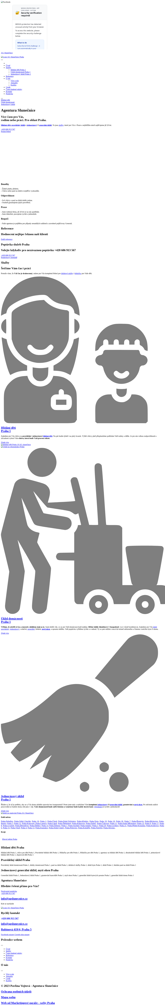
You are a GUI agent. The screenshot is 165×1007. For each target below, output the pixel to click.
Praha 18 (119, 821)
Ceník (8, 87)
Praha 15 (6, 828)
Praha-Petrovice (71, 828)
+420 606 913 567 (10, 918)
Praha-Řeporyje (138, 821)
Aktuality (14, 83)
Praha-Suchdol (73, 826)
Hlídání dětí (5, 100)
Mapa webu (8, 997)
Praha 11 (113, 823)
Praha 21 (123, 826)
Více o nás (15, 81)
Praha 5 (10, 823)
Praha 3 (95, 826)
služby (61, 125)
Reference (10, 76)
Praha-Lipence (41, 823)
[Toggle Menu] (2, 59)
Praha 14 (45, 826)
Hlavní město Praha (9, 839)
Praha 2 (43, 821)
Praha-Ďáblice (35, 826)
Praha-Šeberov (54, 826)
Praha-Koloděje (84, 828)
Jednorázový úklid (8, 104)
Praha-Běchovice (151, 821)
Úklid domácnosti (7, 102)
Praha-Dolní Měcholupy (127, 823)
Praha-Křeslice (82, 821)
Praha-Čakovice (103, 823)
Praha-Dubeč (91, 823)
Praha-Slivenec (109, 828)
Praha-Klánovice (78, 823)
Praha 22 (140, 823)
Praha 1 (64, 826)
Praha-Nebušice (7, 821)
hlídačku (78, 273)
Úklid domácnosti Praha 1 (20, 72)
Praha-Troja (94, 821)
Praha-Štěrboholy (64, 823)
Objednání (98, 807)
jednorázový (32, 125)
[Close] (2, 98)
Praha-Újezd (52, 821)
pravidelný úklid (18, 125)
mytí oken (138, 805)
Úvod (8, 65)
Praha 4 (24, 828)
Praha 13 (31, 828)
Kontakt (9, 92)
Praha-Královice (152, 826)
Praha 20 (102, 826)
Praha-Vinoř (15, 828)
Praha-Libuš (52, 823)
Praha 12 (17, 823)
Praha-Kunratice (41, 828)
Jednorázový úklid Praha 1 (21, 74)
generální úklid (45, 125)
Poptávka (9, 94)
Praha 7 (127, 821)
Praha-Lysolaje (8, 826)
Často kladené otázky (14, 89)
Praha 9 (148, 823)
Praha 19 (103, 821)
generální (31, 629)
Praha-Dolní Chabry (56, 828)
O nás (8, 78)
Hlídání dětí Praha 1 (18, 70)
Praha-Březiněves (22, 826)
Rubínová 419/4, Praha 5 (16, 929)
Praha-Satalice (85, 826)
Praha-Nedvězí (96, 828)
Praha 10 (111, 821)
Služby (8, 68)
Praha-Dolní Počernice (67, 821)
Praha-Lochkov (113, 826)
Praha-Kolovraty (28, 823)
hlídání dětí (47, 436)
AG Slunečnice (7, 53)
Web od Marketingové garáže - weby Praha (28, 1002)
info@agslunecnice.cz (14, 898)
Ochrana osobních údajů (16, 991)
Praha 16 (35, 821)
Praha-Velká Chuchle (22, 821)
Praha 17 (155, 823)
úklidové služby (67, 273)
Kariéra (13, 85)
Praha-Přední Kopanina (136, 826)
